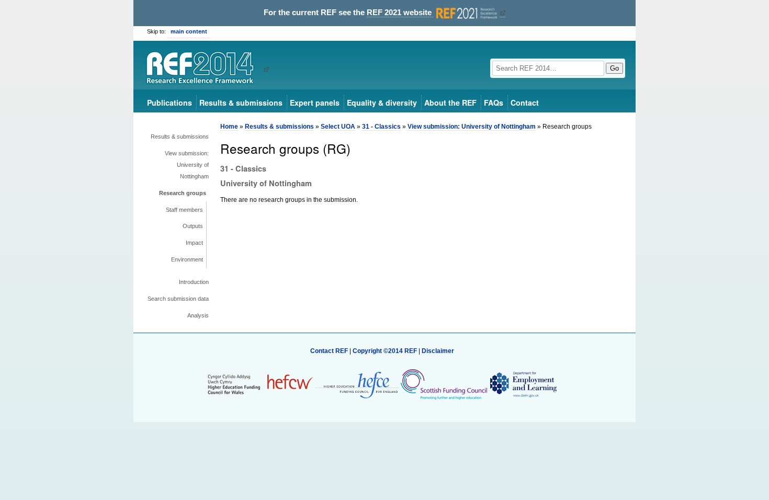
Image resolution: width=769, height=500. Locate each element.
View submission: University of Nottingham (187, 164)
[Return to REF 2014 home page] (204, 69)
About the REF (450, 102)
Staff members (184, 210)
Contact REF (329, 351)
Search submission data (178, 299)
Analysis (198, 315)
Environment (187, 259)
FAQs (493, 102)
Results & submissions (240, 102)
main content (189, 31)
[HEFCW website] (260, 384)
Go (614, 68)
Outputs (193, 226)
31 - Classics (381, 126)
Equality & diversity (382, 102)
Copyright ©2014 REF (386, 351)
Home (229, 126)
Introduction (194, 282)
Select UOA (338, 126)
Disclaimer (438, 351)
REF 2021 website (400, 12)
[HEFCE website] (357, 384)
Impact (194, 243)
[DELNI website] (523, 384)
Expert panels (315, 102)
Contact (525, 102)
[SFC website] (443, 384)
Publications (169, 102)
